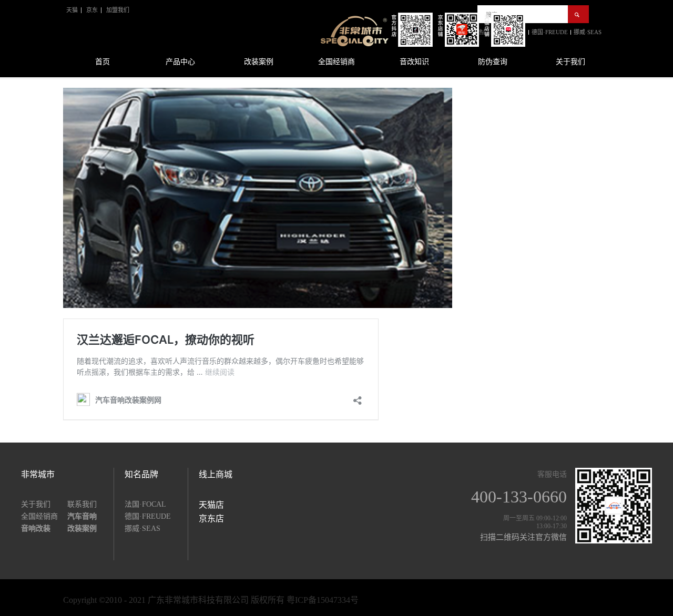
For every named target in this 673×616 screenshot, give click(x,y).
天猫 (72, 10)
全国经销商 (336, 62)
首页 (102, 62)
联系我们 (82, 504)
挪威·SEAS (142, 528)
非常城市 (38, 474)
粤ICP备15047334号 (323, 600)
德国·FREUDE (148, 516)
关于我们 (570, 62)
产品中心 (180, 62)
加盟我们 (117, 10)
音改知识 (414, 62)
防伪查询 (492, 62)
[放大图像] (258, 89)
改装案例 (258, 62)
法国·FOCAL (145, 504)
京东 (92, 10)
